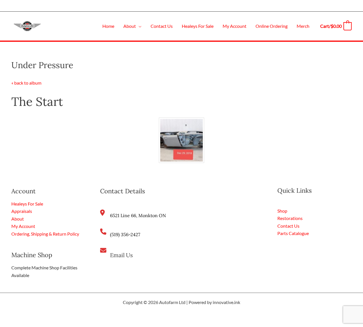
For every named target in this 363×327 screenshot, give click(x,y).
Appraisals (21, 211)
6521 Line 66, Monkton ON (138, 215)
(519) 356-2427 (125, 234)
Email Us (121, 255)
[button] (139, 26)
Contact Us (288, 226)
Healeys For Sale (27, 203)
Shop (282, 210)
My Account (23, 226)
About (17, 218)
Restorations (290, 218)
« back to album (26, 82)
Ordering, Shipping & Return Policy (45, 233)
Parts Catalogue (293, 233)
